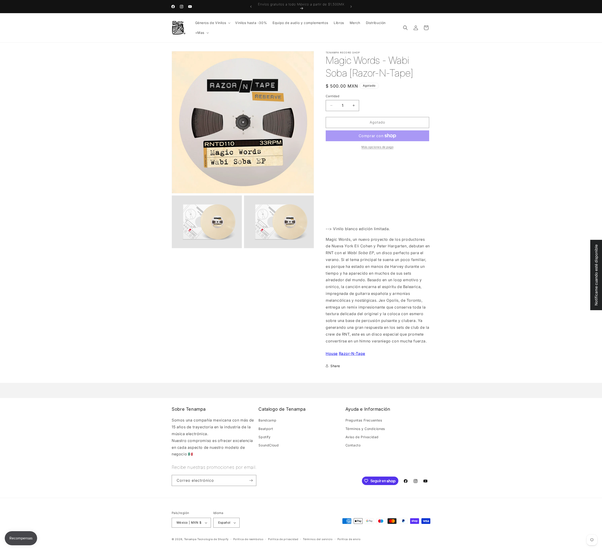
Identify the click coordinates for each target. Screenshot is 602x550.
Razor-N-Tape (352, 353)
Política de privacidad (283, 539)
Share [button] (335, 366)
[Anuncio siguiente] (351, 6)
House (332, 353)
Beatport (265, 429)
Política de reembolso (248, 539)
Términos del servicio (318, 539)
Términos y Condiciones (365, 429)
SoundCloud (268, 445)
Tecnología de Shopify (213, 539)
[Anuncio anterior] (251, 6)
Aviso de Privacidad (362, 437)
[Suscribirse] (251, 480)
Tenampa (190, 539)
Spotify (264, 437)
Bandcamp (267, 420)
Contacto (353, 445)
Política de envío (349, 539)
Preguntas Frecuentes (363, 420)
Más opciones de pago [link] (377, 147)
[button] (212, 23)
